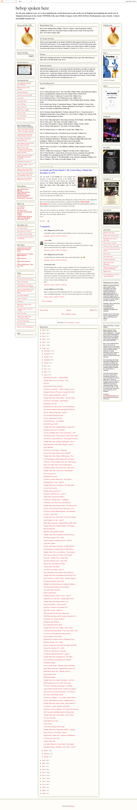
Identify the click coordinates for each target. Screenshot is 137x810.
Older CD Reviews (22, 282)
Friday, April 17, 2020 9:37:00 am (54, 297)
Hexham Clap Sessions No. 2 (52, 491)
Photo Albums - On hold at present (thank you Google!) (25, 285)
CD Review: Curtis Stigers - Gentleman (55, 450)
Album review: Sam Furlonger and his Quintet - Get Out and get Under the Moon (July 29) (25, 150)
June (45, 369)
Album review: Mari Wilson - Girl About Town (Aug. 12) (25, 169)
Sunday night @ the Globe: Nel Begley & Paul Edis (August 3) (25, 157)
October (46, 357)
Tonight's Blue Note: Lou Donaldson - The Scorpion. (59, 552)
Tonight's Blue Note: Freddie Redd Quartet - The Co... (60, 441)
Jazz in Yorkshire (22, 298)
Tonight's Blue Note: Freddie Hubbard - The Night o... (60, 526)
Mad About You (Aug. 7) (24, 161)
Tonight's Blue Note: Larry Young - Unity (56, 380)
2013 (43, 778)
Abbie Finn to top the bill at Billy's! (54, 497)
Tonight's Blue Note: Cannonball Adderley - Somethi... (60, 729)
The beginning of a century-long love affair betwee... (59, 549)
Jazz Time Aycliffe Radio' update (53, 695)
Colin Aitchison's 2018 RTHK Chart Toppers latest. (24, 249)
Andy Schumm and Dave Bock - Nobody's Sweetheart (60, 689)
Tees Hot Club (21, 113)
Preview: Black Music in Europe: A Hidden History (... (60, 546)
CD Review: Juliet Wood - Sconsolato (55, 651)
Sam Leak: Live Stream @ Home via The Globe (58, 555)
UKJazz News (21, 119)
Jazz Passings (21, 104)
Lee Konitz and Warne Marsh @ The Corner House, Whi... (61, 631)
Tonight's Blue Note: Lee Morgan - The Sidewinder (59, 485)
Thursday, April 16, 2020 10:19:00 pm (55, 250)
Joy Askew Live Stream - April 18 (54, 569)
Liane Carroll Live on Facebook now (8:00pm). (57, 660)
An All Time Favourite (50, 488)
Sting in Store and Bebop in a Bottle (54, 564)
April (45, 375)
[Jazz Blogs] (113, 47)
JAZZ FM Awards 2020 (51, 424)
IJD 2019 (46, 383)
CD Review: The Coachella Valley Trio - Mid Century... (60, 462)
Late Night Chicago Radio (24, 234)
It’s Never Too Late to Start (52, 738)
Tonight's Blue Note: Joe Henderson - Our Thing (58, 657)
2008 (43, 793)
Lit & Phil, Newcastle (109, 259)
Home (69, 310)
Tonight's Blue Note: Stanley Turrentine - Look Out (59, 680)
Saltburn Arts (107, 271)
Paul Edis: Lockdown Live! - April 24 (55, 494)
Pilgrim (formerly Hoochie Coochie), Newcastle (110, 267)
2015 (43, 772)
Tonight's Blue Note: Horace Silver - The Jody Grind (59, 398)
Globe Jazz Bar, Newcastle (111, 246)
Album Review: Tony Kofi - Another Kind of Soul (59, 599)
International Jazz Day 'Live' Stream (54, 430)
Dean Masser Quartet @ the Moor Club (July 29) (25, 144)
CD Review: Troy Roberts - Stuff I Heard (56, 401)
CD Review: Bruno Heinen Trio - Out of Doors (58, 479)
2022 (43, 342)
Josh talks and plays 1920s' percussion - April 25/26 (59, 468)
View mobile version (68, 314)
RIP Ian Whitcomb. (49, 529)
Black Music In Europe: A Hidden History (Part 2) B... (60, 668)
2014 (43, 775)
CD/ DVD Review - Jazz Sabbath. (54, 421)
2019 (43, 760)
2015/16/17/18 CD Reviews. (25, 279)
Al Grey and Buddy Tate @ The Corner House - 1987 (60, 433)
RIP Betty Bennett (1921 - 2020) (53, 642)
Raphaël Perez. (22, 193)
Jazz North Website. (23, 295)
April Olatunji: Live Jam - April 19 (54, 520)
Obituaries (20, 301)
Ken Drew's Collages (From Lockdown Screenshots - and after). (25, 196)
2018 (43, 763)
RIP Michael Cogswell (50, 476)
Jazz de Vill (20, 208)
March (46, 751)
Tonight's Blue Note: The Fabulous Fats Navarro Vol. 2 (60, 575)
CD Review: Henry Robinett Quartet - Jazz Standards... (60, 511)
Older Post (93, 310)
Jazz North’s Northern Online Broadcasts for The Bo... (60, 409)
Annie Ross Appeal (49, 543)
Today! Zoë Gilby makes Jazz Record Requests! (58, 465)
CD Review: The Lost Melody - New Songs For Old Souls (61, 709)
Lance (46, 240)
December (47, 351)
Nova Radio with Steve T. (24, 231)
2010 (43, 787)
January (46, 757)
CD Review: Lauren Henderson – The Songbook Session (61, 438)
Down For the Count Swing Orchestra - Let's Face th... (60, 692)
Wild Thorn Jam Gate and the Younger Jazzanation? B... (60, 616)
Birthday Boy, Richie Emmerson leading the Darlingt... (60, 584)
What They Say (21, 313)
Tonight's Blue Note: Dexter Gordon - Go (56, 601)
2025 (43, 333)
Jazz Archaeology (22, 92)
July (45, 366)
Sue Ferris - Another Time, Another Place (56, 558)
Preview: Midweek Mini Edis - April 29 (55, 412)
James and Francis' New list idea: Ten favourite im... (59, 572)
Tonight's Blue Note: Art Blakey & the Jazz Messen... (59, 535)
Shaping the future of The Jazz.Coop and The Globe (59, 392)
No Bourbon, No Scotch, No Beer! (54, 619)
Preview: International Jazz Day (53, 418)
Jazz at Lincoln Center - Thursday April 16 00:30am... (59, 665)
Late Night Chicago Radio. (24, 212)
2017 (43, 766)
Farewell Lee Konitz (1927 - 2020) (54, 648)
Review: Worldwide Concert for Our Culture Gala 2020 (60, 645)
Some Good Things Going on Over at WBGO (57, 453)
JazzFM (19, 215)
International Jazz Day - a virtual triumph (56, 377)
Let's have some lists (50, 718)
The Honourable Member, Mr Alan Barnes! (56, 587)
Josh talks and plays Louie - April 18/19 (55, 561)
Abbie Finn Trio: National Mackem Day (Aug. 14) (24, 179)
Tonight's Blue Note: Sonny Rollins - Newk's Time (59, 715)
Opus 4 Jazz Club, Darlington (108, 263)
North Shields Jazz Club (51, 721)
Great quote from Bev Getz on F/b (54, 581)
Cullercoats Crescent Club (111, 235)
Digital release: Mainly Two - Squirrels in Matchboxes (59, 735)
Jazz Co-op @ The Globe (24, 95)
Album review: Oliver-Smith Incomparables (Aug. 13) (25, 174)
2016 (43, 769)
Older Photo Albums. (23, 192)
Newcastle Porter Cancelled (52, 590)
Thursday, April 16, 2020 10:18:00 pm (55, 236)
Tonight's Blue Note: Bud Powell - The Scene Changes (60, 517)
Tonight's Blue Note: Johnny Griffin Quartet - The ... (59, 456)
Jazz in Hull (106, 253)
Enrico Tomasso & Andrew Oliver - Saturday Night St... (60, 578)
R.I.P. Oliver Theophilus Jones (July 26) (24, 139)
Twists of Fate (48, 724)
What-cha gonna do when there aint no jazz (56, 613)
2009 (43, 790)
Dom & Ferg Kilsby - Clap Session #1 (55, 604)
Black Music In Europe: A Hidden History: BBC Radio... (61, 523)
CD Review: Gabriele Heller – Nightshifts (56, 500)
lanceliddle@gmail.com (110, 395)
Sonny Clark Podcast (50, 593)
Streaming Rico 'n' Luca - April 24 (54, 482)
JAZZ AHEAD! (48, 447)
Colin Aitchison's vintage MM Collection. (25, 254)
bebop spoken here (32, 8)
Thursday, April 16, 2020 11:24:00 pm (55, 285)
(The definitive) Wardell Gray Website (24, 83)
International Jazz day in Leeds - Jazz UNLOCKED (59, 406)
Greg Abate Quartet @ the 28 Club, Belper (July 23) (25, 135)
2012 (43, 781)
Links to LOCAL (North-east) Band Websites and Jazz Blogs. (25, 291)
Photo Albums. (21, 258)
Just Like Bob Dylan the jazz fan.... (54, 415)
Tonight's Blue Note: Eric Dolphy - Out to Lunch (58, 628)
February (47, 754)
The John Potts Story (23, 321)
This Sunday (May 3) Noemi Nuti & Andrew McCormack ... (61, 436)
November (47, 354)
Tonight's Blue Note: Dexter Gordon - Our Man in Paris (60, 505)
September (47, 360)
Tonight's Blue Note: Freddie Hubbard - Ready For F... (60, 427)
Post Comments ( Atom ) (72, 322)
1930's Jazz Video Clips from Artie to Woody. (24, 317)
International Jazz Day (50, 404)
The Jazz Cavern (22, 228)
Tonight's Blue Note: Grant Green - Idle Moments (58, 470)
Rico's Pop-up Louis (50, 473)
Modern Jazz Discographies (25, 327)
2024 (43, 336)
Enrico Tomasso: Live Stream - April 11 (55, 732)
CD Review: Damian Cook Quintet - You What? (58, 686)
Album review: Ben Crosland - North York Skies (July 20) (25, 130)
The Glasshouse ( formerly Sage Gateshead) (111, 275)
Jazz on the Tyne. (22, 219)
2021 (43, 345)
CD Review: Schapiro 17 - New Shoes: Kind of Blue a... (60, 697)
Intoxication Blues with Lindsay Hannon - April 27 (59, 444)
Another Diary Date (49, 741)
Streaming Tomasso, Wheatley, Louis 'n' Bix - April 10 (60, 747)
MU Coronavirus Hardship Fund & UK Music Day (59, 712)
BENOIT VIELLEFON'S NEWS (54, 532)
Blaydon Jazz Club (108, 232)
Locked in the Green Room (52, 567)
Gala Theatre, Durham (110, 243)
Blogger (72, 806)
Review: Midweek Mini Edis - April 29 (55, 395)
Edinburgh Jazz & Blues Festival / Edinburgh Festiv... (59, 639)
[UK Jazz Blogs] (27, 47)
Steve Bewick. (21, 207)
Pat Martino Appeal (49, 663)
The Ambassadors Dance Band (53, 625)
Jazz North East (21, 101)
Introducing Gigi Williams (51, 622)
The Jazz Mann (21, 116)
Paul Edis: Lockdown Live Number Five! (56, 607)
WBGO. (19, 213)
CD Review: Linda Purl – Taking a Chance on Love (59, 389)
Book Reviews (21, 324)
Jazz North (20, 98)
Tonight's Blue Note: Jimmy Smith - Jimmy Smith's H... (60, 703)
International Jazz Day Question (53, 386)
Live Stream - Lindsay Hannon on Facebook (57, 706)
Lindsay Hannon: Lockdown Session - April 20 (58, 540)
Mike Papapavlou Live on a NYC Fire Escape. (57, 683)
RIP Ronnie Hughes (49, 677)
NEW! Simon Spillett (23, 110)
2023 (43, 339)
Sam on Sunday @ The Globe (52, 636)
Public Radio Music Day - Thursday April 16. (57, 671)
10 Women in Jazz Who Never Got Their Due (57, 502)
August (46, 363)
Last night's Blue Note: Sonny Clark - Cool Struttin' (59, 744)
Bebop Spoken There (50, 674)
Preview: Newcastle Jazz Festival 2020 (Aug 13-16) (59, 508)
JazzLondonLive (22, 107)
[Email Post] (48, 221)
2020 (43, 348)
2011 (43, 784)
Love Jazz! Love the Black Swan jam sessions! (57, 633)
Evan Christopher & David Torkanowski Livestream (59, 459)
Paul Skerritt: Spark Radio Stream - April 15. (57, 654)
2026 (43, 330)
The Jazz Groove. (22, 210)
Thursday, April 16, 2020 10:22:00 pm (55, 260)
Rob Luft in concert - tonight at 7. (53, 610)
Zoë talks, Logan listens (51, 514)
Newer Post (44, 310)
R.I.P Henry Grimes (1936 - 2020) (54, 537)
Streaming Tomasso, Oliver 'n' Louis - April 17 (57, 596)
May (45, 372)
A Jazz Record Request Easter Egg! (54, 727)
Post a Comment (47, 301)
